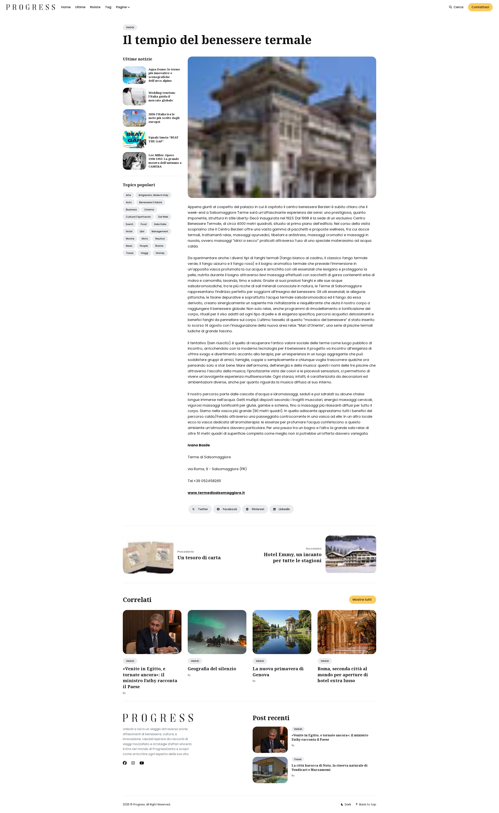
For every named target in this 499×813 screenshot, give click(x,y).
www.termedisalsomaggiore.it (216, 492)
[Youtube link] (142, 763)
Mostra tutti (362, 599)
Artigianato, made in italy (153, 195)
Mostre (130, 238)
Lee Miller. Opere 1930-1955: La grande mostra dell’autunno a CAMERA (165, 160)
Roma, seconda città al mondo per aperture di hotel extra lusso (343, 675)
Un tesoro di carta (199, 557)
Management (160, 231)
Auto (129, 202)
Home (66, 7)
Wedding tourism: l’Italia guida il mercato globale (162, 96)
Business (131, 209)
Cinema (149, 209)
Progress (139, 804)
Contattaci (480, 7)
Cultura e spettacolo (138, 216)
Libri (142, 231)
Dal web (163, 216)
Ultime (80, 7)
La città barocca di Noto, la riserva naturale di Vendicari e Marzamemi (329, 767)
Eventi (129, 224)
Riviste (95, 7)
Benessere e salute (150, 202)
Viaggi (144, 253)
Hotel (129, 231)
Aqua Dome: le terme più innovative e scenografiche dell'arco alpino (164, 75)
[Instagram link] (133, 763)
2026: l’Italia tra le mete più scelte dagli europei (164, 118)
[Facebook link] (125, 763)
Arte (128, 195)
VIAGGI (130, 27)
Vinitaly (160, 253)
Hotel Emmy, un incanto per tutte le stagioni (293, 557)
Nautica (160, 238)
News (129, 245)
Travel (129, 253)
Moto (145, 238)
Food (144, 224)
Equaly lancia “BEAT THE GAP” (164, 139)
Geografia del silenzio (212, 668)
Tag (108, 7)
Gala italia (160, 224)
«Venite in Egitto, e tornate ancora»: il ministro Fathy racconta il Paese (150, 677)
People (144, 245)
